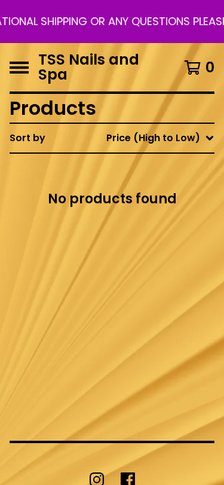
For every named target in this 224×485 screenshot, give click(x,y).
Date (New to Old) (136, 265)
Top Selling (118, 207)
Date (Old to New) (136, 284)
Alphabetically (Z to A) (146, 245)
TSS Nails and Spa (88, 67)
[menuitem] (112, 138)
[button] (112, 21)
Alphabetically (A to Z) (146, 226)
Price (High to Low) (138, 322)
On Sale (109, 188)
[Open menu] (19, 67)
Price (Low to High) (138, 303)
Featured (113, 169)
